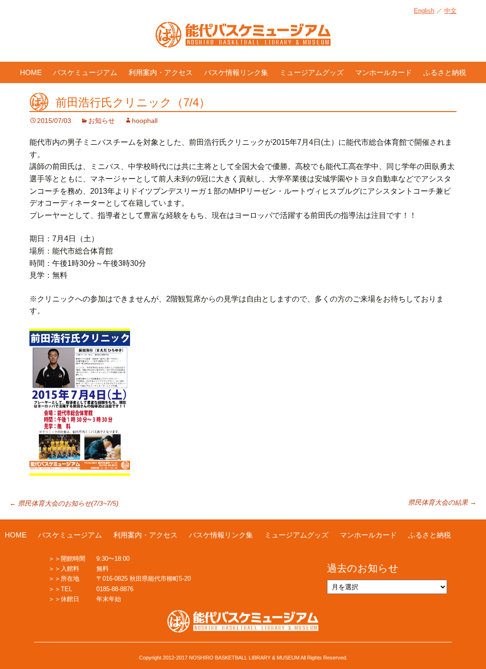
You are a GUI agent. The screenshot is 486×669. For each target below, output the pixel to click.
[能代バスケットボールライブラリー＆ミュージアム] (243, 39)
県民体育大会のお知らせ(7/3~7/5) (64, 503)
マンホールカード (383, 72)
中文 (450, 10)
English (424, 10)
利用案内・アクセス (161, 72)
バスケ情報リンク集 (236, 72)
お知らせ (101, 120)
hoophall (145, 120)
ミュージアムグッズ (312, 72)
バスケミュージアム (85, 72)
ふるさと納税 (444, 72)
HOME (31, 72)
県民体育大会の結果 (442, 502)
